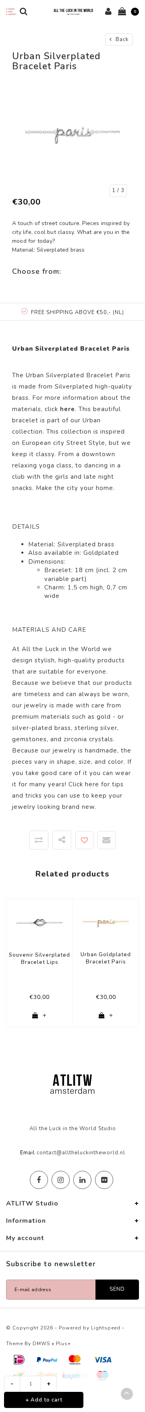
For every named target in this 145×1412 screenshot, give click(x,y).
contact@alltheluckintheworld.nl (81, 1152)
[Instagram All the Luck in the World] (61, 1180)
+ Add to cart (43, 1400)
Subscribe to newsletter (51, 1264)
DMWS (41, 1343)
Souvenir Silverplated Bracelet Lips (39, 958)
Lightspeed (105, 1328)
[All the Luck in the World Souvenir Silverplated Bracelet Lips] (39, 921)
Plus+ (63, 1343)
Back (121, 39)
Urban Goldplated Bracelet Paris (106, 958)
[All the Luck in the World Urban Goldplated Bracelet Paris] (106, 921)
